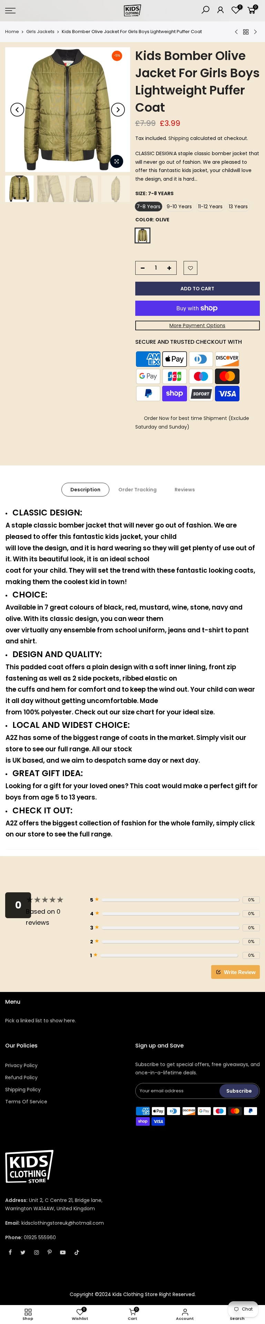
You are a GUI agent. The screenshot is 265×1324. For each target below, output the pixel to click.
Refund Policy (21, 1077)
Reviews (185, 489)
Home (12, 32)
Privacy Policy (21, 1065)
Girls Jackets (40, 32)
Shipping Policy (23, 1089)
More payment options (197, 325)
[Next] (118, 110)
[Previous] (17, 110)
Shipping (178, 138)
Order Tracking (137, 489)
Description (85, 489)
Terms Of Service (26, 1101)
